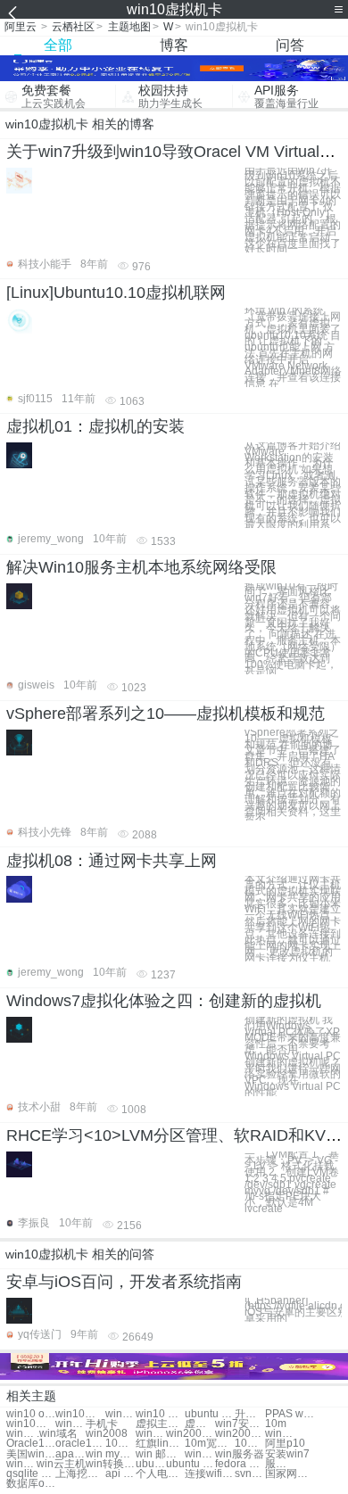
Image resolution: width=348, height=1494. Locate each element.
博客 (174, 45)
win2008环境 (190, 1434)
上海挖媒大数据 (79, 1474)
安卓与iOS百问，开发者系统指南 (124, 1282)
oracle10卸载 (79, 1444)
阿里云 (20, 27)
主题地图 (129, 27)
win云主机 (61, 1464)
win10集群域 (79, 1414)
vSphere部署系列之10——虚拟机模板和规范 (165, 713)
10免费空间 (120, 1444)
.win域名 (57, 1434)
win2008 (107, 1434)
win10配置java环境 (30, 1424)
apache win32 (70, 1454)
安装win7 (287, 1454)
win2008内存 (280, 1434)
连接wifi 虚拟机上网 (209, 1474)
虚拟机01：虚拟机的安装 (95, 426)
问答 (290, 45)
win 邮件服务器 (160, 1454)
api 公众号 (120, 1474)
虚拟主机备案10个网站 (160, 1424)
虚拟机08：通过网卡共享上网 (111, 861)
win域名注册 (200, 1454)
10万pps (250, 1444)
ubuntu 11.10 (190, 1464)
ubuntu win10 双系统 (209, 1414)
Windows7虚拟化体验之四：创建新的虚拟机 (163, 1001)
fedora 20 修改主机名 (239, 1464)
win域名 (21, 1434)
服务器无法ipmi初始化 (280, 1464)
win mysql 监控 (110, 1454)
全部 (58, 45)
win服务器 (239, 1454)
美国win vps (30, 1454)
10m (275, 1424)
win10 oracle (30, 1414)
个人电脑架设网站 (160, 1474)
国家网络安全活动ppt (289, 1474)
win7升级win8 (151, 1434)
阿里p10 (285, 1444)
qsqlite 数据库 (30, 1474)
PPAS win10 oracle (289, 1414)
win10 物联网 (160, 1414)
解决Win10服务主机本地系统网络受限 (141, 567)
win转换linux (21, 1464)
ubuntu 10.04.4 (151, 1464)
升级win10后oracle (250, 1414)
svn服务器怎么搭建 (250, 1474)
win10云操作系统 (70, 1424)
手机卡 (102, 1424)
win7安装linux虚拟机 (239, 1424)
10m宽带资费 (209, 1444)
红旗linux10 (160, 1444)
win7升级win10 (120, 1414)
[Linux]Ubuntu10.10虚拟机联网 (116, 292)
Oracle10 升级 (30, 1444)
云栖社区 (73, 27)
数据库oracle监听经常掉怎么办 (30, 1484)
